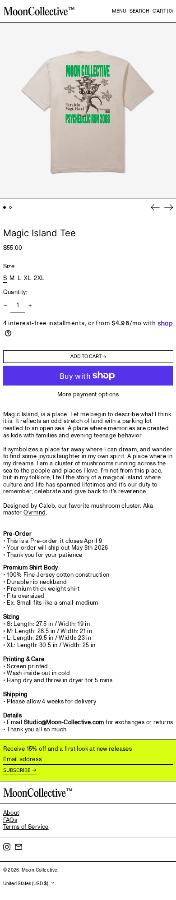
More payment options (88, 395)
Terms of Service (26, 827)
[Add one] (30, 306)
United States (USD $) (26, 884)
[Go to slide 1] (4, 207)
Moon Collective (40, 870)
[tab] (88, 572)
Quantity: (15, 292)
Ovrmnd (34, 513)
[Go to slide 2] (10, 207)
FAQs (10, 820)
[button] (140, 11)
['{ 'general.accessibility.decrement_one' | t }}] (5, 306)
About (11, 813)
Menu (119, 11)
